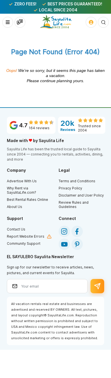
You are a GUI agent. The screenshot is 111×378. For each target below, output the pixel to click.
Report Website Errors (25, 236)
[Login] (91, 22)
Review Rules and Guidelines (74, 204)
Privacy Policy (70, 188)
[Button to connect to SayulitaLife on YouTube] (64, 244)
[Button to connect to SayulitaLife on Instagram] (64, 231)
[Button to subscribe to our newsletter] (97, 286)
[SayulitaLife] (55, 22)
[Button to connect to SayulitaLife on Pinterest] (77, 244)
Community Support (23, 243)
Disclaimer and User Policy (81, 195)
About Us (14, 207)
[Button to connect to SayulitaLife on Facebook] (77, 231)
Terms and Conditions (77, 181)
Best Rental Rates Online (27, 199)
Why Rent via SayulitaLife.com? (21, 190)
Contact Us (16, 229)
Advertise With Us (22, 181)
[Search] (103, 22)
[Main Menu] (7, 22)
